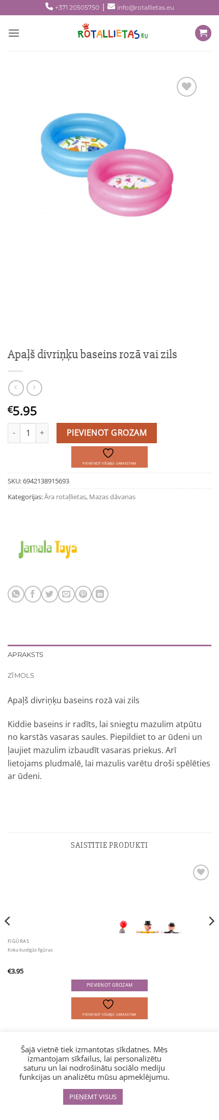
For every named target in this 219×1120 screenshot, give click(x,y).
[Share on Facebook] (32, 594)
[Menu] (14, 32)
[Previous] (8, 941)
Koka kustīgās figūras (30, 950)
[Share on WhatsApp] (16, 594)
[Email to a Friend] (66, 594)
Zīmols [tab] (21, 675)
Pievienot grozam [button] (109, 985)
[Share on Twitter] (49, 594)
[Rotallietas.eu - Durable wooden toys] (109, 33)
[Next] (211, 941)
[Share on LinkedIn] (100, 594)
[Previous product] (34, 388)
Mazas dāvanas (112, 496)
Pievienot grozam (107, 432)
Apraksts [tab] (25, 654)
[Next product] (16, 388)
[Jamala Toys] (48, 547)
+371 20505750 (77, 7)
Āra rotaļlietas (65, 496)
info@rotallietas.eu (145, 7)
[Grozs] (203, 33)
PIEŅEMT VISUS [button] (93, 1096)
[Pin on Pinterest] (83, 594)
